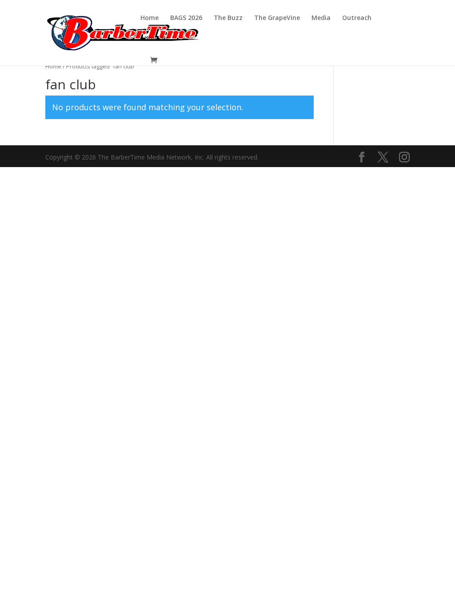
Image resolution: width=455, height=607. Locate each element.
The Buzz (228, 18)
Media (321, 18)
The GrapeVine (277, 18)
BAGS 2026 (186, 18)
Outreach (356, 18)
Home (149, 18)
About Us (154, 39)
